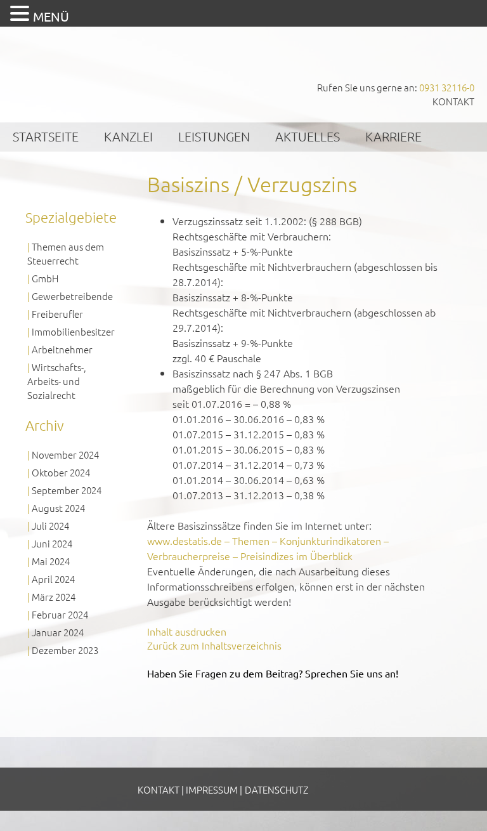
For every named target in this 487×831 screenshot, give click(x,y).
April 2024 (53, 579)
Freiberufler (57, 313)
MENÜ (51, 16)
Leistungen (214, 136)
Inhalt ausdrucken (186, 631)
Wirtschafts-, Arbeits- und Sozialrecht (56, 381)
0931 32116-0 (446, 87)
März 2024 (53, 596)
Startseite (46, 136)
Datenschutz (276, 789)
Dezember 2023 (65, 650)
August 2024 (58, 507)
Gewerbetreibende (72, 296)
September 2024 (66, 490)
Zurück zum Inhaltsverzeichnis (214, 645)
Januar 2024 (58, 632)
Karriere (393, 136)
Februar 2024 (60, 614)
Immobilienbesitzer (73, 331)
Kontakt (453, 101)
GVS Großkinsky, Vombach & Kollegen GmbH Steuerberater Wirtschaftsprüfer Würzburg (95, 69)
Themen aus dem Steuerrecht (65, 253)
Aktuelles (307, 136)
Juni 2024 (52, 543)
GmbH (45, 278)
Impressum (212, 789)
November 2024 (65, 454)
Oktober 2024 (61, 472)
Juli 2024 (50, 525)
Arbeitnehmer (62, 349)
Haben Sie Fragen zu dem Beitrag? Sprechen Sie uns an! (272, 673)
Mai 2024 (51, 561)
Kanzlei (128, 136)
